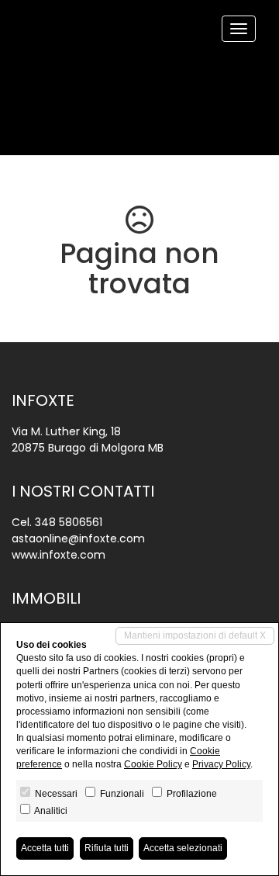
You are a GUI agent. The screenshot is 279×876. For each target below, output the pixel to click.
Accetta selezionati (182, 848)
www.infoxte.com (58, 555)
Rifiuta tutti (106, 848)
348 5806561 (68, 522)
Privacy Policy (221, 764)
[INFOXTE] (23, 1)
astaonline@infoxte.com (78, 538)
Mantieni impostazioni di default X (195, 635)
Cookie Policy (153, 764)
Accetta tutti (45, 848)
